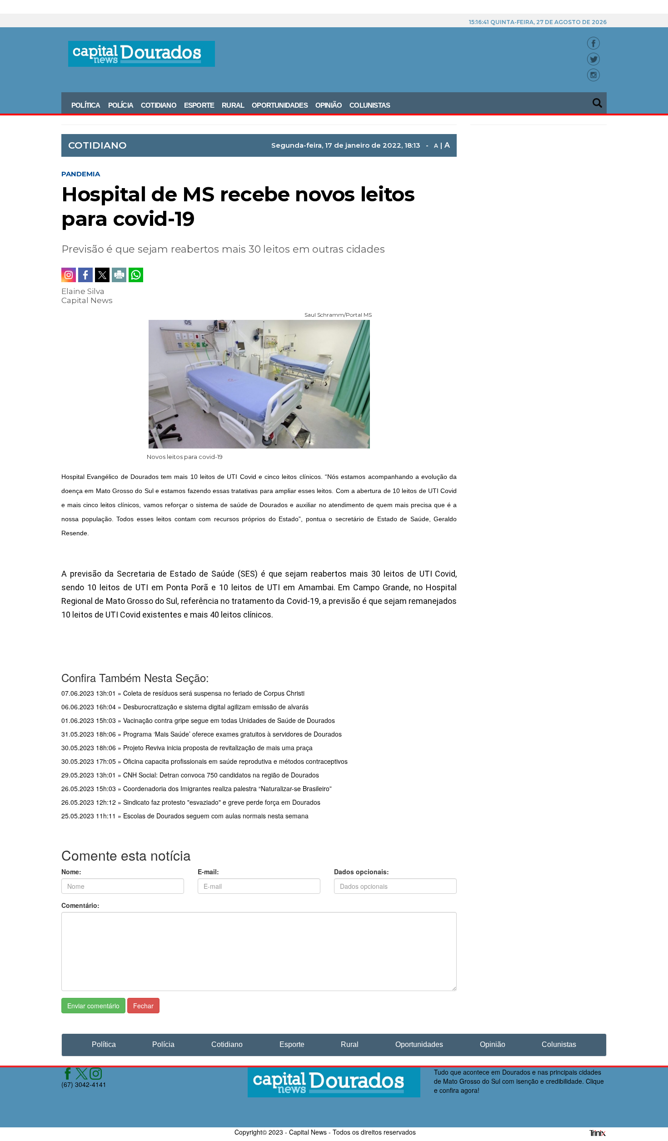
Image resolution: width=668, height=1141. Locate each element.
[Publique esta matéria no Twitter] (102, 275)
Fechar (143, 1005)
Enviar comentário (93, 1005)
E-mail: (208, 871)
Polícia (120, 105)
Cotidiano (158, 105)
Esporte (199, 105)
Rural (233, 105)
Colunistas (369, 105)
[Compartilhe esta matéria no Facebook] (85, 275)
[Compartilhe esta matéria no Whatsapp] (136, 275)
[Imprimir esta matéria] (119, 275)
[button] (598, 100)
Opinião (328, 105)
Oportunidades (280, 105)
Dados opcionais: (361, 871)
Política (85, 105)
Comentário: (80, 905)
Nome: (71, 871)
